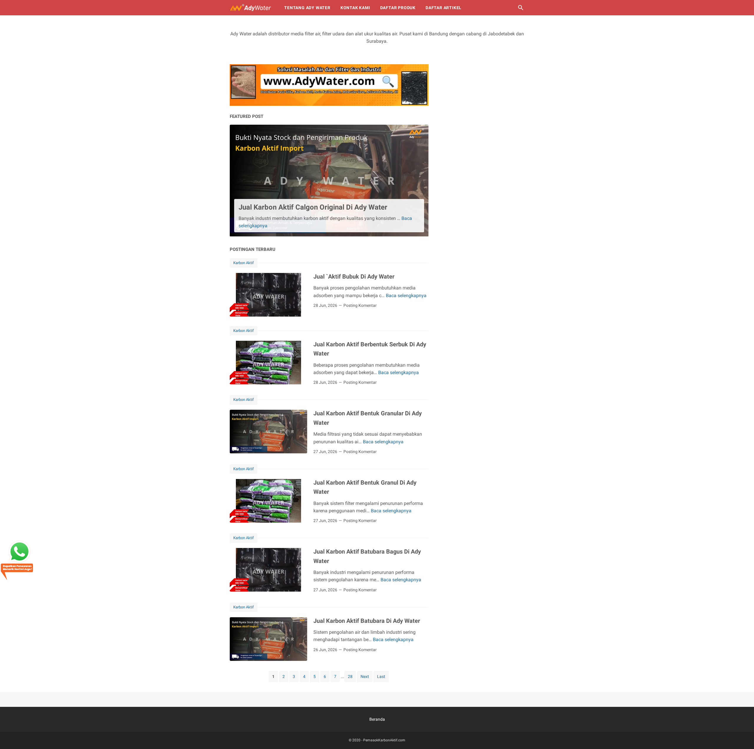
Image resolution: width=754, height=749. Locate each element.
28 (350, 676)
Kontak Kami (355, 7)
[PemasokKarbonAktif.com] (251, 7)
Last (381, 676)
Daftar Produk (398, 7)
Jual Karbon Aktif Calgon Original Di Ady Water (313, 207)
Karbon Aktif (243, 263)
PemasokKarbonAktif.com (384, 740)
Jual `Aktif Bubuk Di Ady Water (353, 276)
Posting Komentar (360, 305)
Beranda (377, 719)
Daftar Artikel (444, 7)
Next (365, 676)
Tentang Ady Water (307, 7)
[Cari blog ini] (520, 7)
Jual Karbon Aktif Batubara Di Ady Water (366, 620)
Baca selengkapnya (406, 295)
